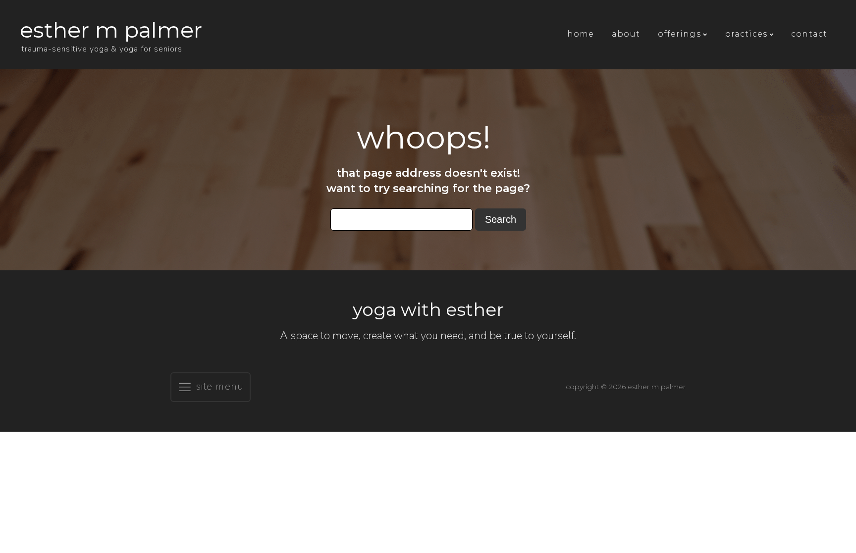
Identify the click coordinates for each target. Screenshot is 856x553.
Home (580, 34)
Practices (746, 34)
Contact (809, 34)
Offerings (679, 34)
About (626, 34)
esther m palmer (111, 29)
